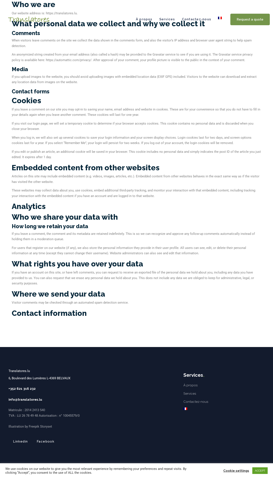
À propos (144, 19)
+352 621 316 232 (22, 389)
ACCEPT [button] (260, 470)
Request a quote (250, 19)
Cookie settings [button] (236, 471)
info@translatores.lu (25, 400)
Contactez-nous (196, 19)
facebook (45, 441)
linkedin (20, 441)
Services (167, 19)
